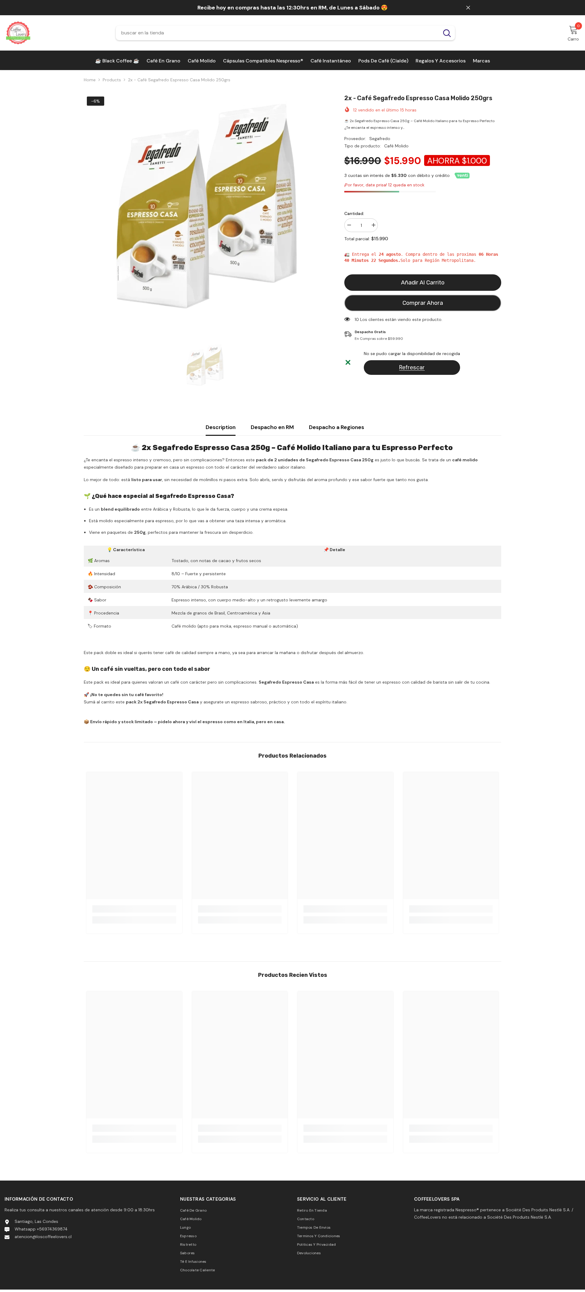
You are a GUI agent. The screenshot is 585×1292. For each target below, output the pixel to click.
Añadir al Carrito (423, 282)
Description (221, 427)
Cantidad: (354, 213)
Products (112, 80)
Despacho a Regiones (336, 427)
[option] (205, 214)
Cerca (468, 7)
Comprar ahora (422, 302)
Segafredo (379, 138)
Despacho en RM (272, 427)
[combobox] (277, 33)
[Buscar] (285, 33)
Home (90, 80)
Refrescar (412, 367)
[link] (134, 909)
